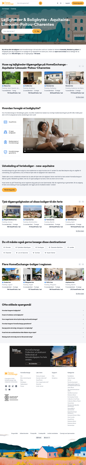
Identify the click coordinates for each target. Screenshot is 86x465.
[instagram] (9, 386)
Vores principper (40, 376)
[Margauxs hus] (32, 279)
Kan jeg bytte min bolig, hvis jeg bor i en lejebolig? (17, 328)
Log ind (68, 3)
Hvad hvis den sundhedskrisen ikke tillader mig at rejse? (19, 332)
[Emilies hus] (32, 83)
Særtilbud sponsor (73, 393)
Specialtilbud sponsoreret (71, 409)
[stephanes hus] (75, 279)
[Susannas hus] (32, 216)
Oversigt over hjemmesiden (67, 433)
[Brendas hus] (53, 83)
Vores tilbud (71, 387)
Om (21, 376)
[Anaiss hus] (11, 279)
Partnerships (71, 425)
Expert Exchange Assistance (72, 412)
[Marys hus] (11, 83)
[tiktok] (12, 386)
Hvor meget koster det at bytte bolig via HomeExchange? (19, 319)
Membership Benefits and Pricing (73, 405)
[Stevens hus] (75, 83)
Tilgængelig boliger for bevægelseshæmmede (74, 384)
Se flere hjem (80, 97)
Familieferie (71, 376)
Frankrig (13, 8)
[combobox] (29, 3)
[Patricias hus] (53, 216)
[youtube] (9, 389)
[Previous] (80, 66)
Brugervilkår (14, 433)
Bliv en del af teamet (25, 378)
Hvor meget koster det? (42, 382)
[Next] (83, 66)
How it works (71, 417)
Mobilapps (23, 382)
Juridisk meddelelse (52, 433)
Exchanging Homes (73, 397)
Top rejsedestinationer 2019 (73, 390)
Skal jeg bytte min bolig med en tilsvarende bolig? (17, 337)
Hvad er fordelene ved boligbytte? (12, 315)
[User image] (18, 81)
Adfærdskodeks (24, 433)
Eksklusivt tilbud (72, 395)
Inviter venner (39, 386)
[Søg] (40, 3)
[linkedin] (16, 386)
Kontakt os (54, 378)
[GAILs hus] (53, 279)
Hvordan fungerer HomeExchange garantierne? (16, 323)
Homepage (5, 8)
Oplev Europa (71, 378)
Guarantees (71, 403)
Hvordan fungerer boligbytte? (11, 310)
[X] (6, 389)
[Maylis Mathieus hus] (11, 216)
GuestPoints (39, 380)
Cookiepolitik (41, 433)
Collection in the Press (73, 399)
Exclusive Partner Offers (74, 415)
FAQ (53, 376)
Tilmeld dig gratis (78, 3)
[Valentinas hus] (75, 216)
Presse (22, 386)
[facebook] (6, 386)
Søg (38, 31)
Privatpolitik (33, 433)
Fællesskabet (23, 384)
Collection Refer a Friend (74, 401)
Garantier (38, 384)
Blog (21, 380)
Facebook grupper (73, 382)
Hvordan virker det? (41, 378)
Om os (69, 380)
